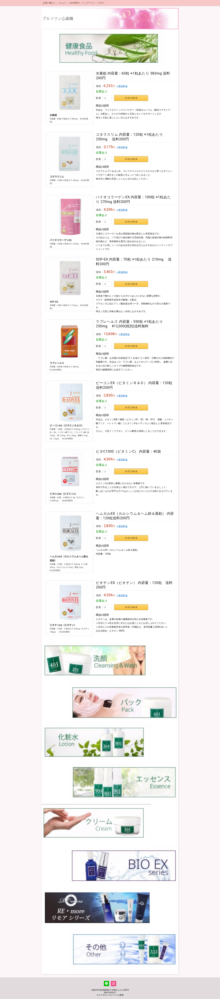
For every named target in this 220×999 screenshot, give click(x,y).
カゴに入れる (131, 98)
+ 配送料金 (122, 86)
